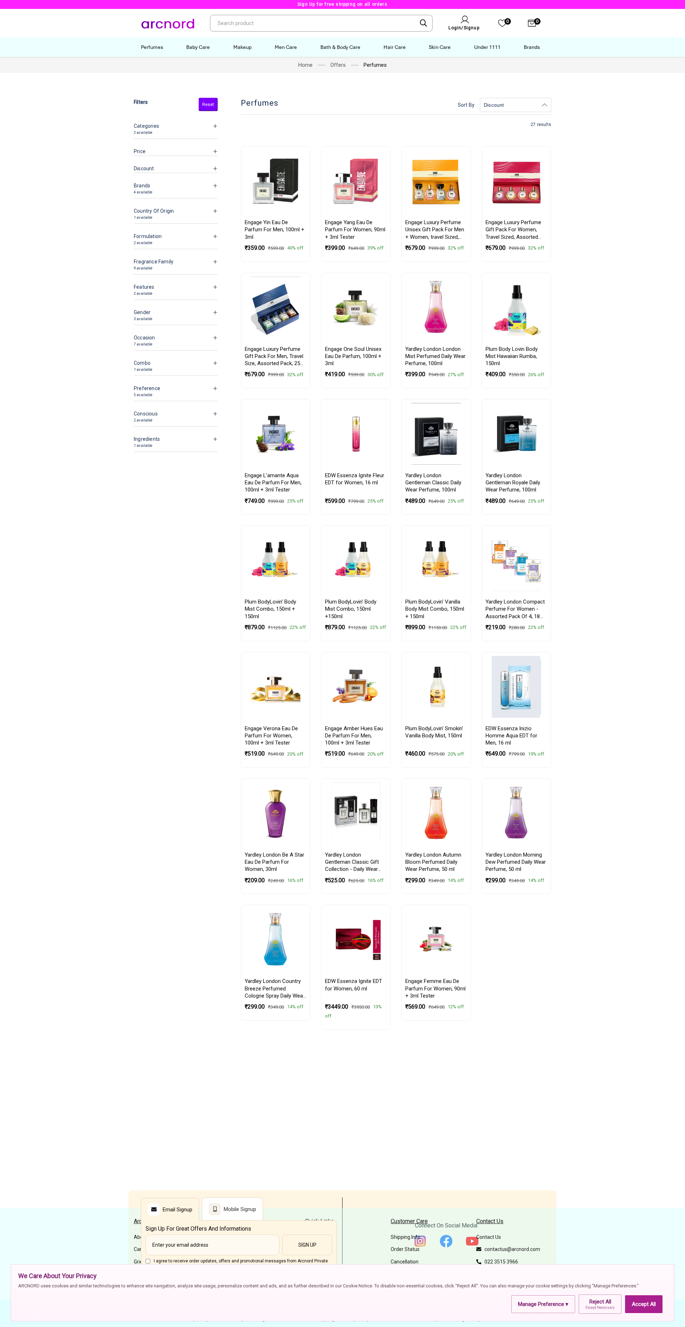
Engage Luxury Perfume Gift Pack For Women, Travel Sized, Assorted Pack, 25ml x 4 (513, 230)
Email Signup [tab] (177, 1209)
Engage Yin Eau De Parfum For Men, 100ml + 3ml (274, 229)
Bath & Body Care (340, 47)
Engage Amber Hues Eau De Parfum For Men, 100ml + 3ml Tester (354, 735)
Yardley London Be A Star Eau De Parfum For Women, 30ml (274, 862)
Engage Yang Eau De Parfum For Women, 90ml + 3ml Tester (355, 229)
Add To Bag (276, 204)
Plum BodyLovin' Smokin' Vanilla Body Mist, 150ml (434, 732)
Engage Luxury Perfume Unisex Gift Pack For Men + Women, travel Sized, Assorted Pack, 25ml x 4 (434, 230)
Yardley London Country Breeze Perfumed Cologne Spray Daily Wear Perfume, (275, 988)
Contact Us (488, 1237)
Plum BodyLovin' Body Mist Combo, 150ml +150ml (350, 609)
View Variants (356, 457)
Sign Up (307, 1245)
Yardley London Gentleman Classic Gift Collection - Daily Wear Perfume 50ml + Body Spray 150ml (352, 862)
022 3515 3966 (499, 1262)
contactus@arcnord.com (510, 1249)
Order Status (405, 1249)
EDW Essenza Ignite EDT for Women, (353, 985)
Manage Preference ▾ (543, 1304)
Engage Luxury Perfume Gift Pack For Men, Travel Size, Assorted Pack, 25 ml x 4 (274, 356)
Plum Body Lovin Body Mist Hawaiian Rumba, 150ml (512, 356)
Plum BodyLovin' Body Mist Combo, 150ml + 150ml (270, 609)
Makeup (242, 47)
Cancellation (404, 1262)
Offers (338, 65)
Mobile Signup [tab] (240, 1209)
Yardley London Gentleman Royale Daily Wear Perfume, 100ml (513, 482)
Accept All (644, 1304)
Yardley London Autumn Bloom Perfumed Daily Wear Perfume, (433, 862)
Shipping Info (405, 1237)
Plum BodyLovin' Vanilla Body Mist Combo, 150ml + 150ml (434, 609)
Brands (532, 47)
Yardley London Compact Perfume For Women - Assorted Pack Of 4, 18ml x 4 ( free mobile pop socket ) (516, 609)
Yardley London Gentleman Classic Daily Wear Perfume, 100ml (433, 482)
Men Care (286, 47)
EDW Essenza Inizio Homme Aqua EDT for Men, (511, 735)
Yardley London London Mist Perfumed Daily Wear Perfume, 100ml (435, 356)
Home (305, 65)
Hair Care (395, 47)
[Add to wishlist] (301, 173)
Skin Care (440, 47)
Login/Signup (463, 27)
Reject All (600, 1304)
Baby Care (198, 47)
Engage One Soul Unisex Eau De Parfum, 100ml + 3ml (353, 356)
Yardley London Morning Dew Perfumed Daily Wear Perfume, (516, 862)
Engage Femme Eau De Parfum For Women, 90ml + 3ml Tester (435, 988)
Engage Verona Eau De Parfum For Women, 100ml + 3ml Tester (271, 735)
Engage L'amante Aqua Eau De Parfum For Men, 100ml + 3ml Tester (273, 482)
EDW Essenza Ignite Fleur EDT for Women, (354, 479)
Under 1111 (487, 47)
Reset (208, 104)
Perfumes (152, 47)
